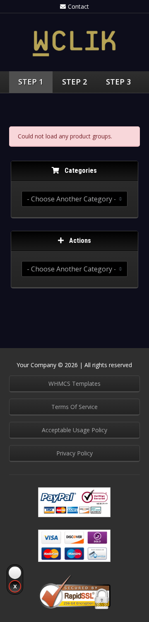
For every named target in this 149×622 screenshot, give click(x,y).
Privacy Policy (74, 453)
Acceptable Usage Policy (74, 430)
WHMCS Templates (74, 383)
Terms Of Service (74, 407)
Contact (78, 6)
